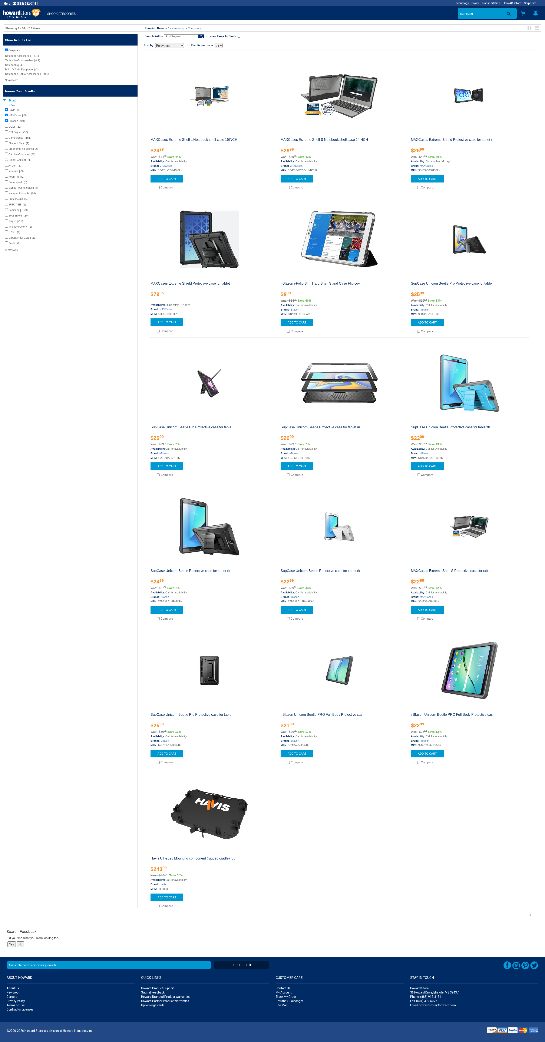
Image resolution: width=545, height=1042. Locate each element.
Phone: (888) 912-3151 (425, 996)
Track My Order (286, 996)
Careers (12, 996)
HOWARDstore (512, 3)
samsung (178, 28)
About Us (13, 988)
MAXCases (165, 165)
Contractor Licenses (20, 1009)
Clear (13, 105)
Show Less (11, 249)
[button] (523, 13)
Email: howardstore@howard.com (433, 1005)
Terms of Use (16, 1005)
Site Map (282, 1005)
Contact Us (283, 988)
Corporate (530, 3)
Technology (462, 3)
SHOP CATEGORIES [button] (61, 13)
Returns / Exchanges (290, 1001)
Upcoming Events (153, 1005)
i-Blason (294, 309)
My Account (284, 992)
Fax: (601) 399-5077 (423, 1001)
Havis (162, 884)
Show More (11, 80)
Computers (194, 28)
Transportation (491, 3)
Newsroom (14, 992)
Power (475, 3)
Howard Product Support (157, 988)
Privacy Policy (16, 1001)
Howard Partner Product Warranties (165, 1001)
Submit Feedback (153, 992)
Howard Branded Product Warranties (165, 996)
